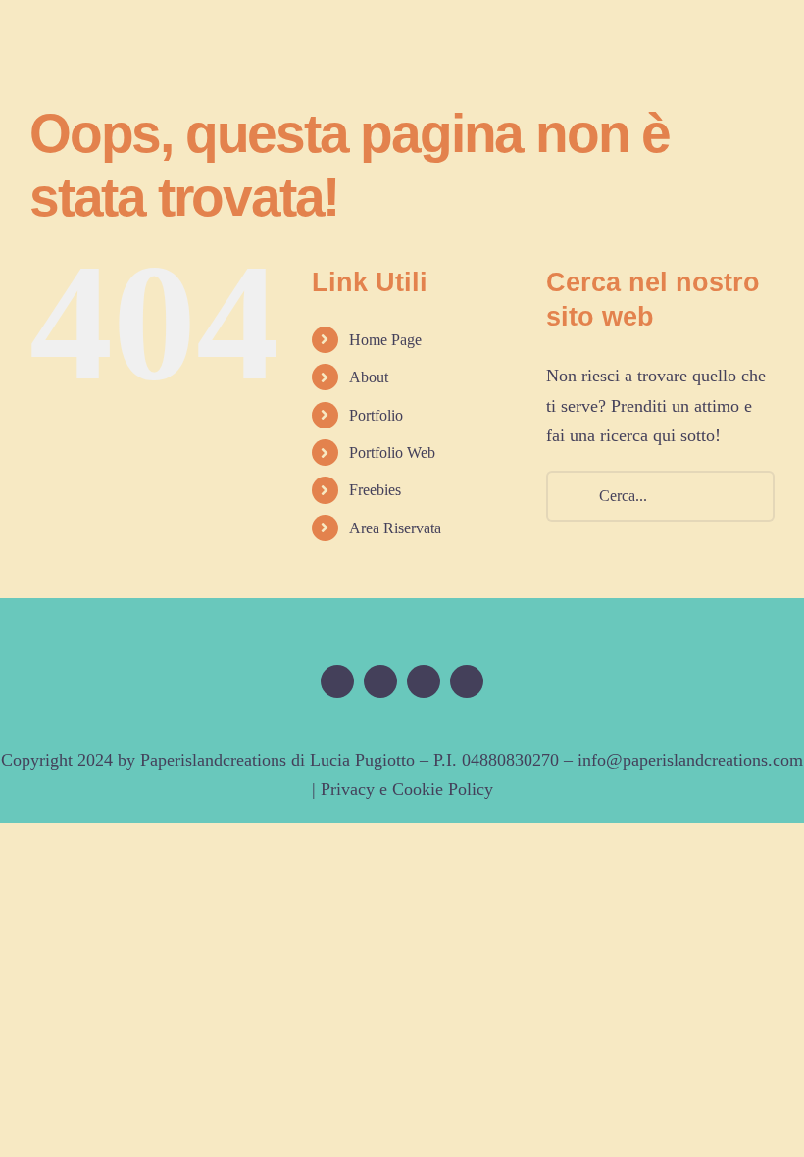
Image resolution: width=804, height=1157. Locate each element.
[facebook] (337, 681)
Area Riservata (395, 528)
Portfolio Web (392, 452)
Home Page (385, 339)
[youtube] (380, 681)
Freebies (375, 489)
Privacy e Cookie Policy (407, 789)
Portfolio (376, 415)
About (368, 377)
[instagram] (423, 681)
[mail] (466, 681)
